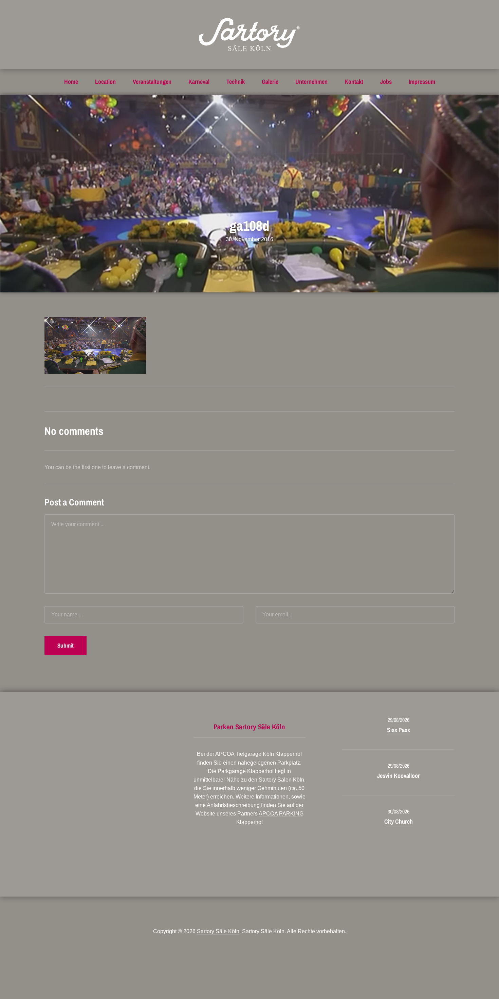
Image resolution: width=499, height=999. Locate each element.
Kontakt (354, 81)
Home (71, 81)
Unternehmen (311, 81)
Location (105, 81)
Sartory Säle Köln (218, 931)
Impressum (422, 81)
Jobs (386, 81)
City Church (398, 821)
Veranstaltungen (152, 81)
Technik (235, 81)
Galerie (270, 81)
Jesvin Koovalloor (398, 775)
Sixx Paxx (398, 730)
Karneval (198, 81)
